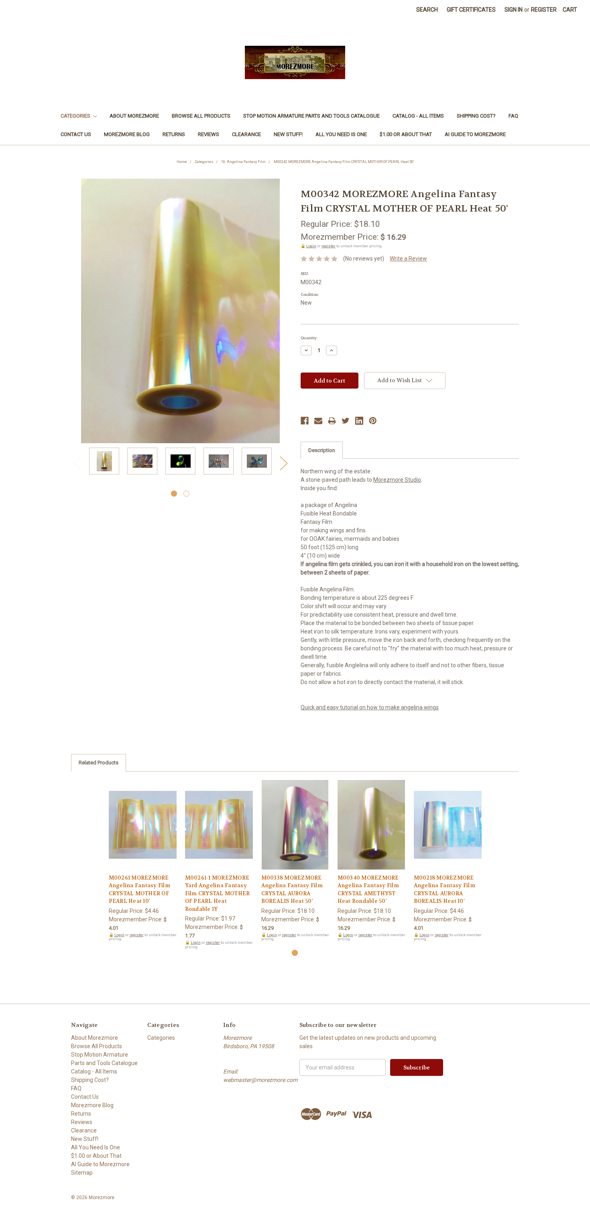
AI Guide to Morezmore (475, 134)
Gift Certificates (471, 9)
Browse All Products (201, 116)
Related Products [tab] (98, 763)
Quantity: (309, 338)
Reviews (208, 134)
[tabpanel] (104, 462)
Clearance (246, 134)
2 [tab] (186, 494)
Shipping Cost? (476, 116)
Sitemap (82, 1172)
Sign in (514, 9)
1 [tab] (174, 494)
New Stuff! (288, 134)
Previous (77, 462)
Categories (76, 116)
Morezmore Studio (397, 480)
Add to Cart (143, 831)
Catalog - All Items (418, 116)
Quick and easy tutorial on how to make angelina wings (370, 707)
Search (427, 9)
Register (544, 9)
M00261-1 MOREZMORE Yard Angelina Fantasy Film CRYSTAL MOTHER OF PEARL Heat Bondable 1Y (217, 893)
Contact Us (76, 134)
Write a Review (408, 258)
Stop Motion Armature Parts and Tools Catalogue (311, 116)
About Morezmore (134, 116)
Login (311, 246)
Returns (174, 134)
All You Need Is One (341, 134)
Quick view (142, 817)
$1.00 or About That (406, 134)
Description (321, 450)
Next (283, 462)
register (328, 246)
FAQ (513, 116)
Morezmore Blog (127, 134)
